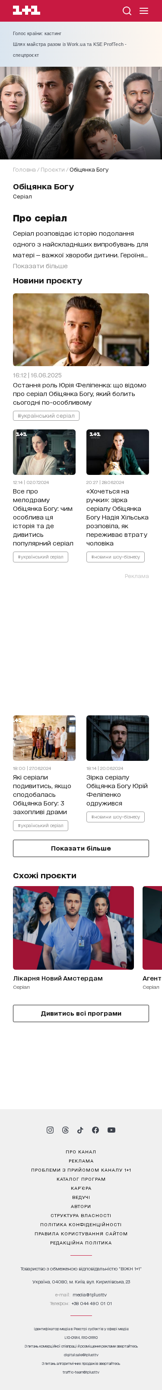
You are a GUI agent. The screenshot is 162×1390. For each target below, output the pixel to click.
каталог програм (81, 1178)
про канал (81, 1151)
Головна (24, 169)
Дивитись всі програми (81, 1013)
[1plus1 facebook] (95, 1130)
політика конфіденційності (81, 1224)
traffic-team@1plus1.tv (81, 1372)
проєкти (53, 169)
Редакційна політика (81, 1242)
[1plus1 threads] (65, 1130)
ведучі (81, 1196)
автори (81, 1205)
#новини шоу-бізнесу (115, 556)
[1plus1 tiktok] (80, 1130)
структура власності (81, 1215)
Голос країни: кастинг (37, 33)
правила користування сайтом (81, 1233)
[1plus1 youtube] (111, 1130)
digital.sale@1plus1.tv (81, 1355)
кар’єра (81, 1187)
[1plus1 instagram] (50, 1130)
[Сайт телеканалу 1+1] (26, 11)
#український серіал (46, 415)
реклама (81, 1160)
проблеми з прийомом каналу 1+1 (81, 1169)
